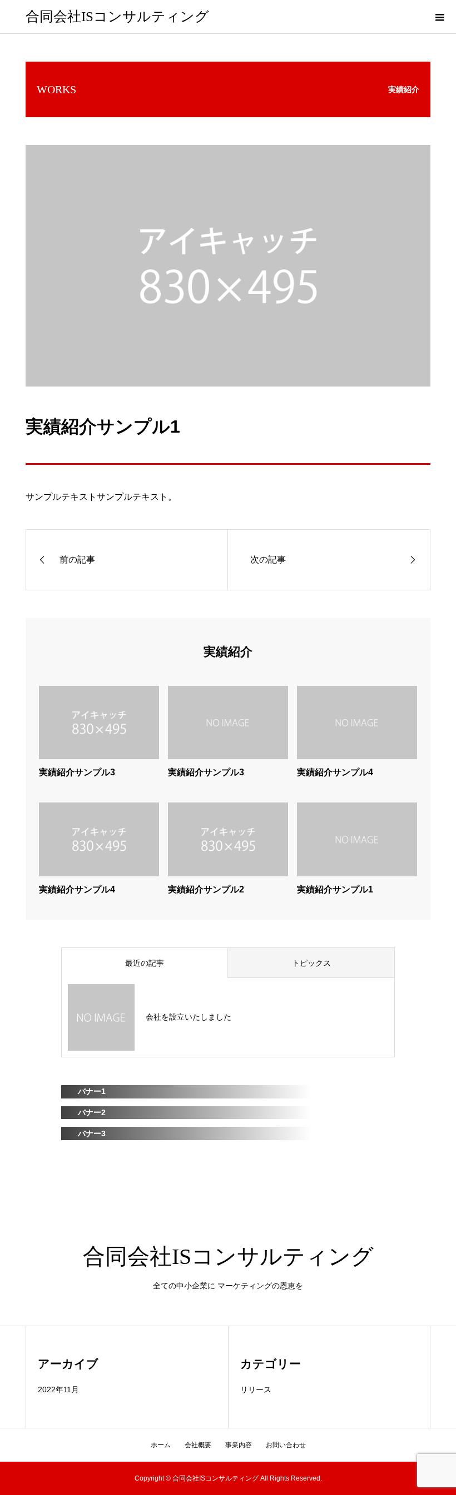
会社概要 (198, 1445)
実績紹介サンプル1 (335, 889)
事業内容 (238, 1445)
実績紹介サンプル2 (206, 889)
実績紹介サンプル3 (77, 772)
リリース (255, 1389)
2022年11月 (58, 1389)
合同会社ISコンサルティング (117, 16)
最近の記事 (144, 963)
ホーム (161, 1445)
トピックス (311, 963)
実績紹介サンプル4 (335, 772)
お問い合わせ (286, 1445)
